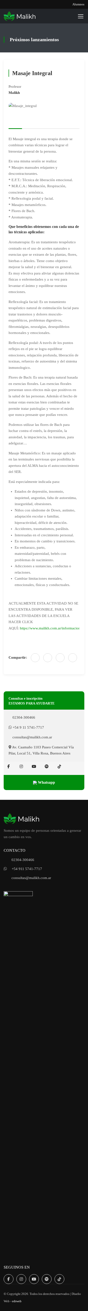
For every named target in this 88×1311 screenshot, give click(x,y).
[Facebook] (35, 657)
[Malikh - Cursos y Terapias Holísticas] (19, 16)
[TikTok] (59, 766)
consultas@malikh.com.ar (31, 737)
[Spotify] (47, 766)
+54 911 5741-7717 (27, 869)
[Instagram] (21, 766)
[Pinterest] (72, 657)
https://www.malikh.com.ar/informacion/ (50, 628)
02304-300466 (23, 717)
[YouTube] (34, 766)
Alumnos (78, 4)
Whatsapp (46, 782)
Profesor (15, 86)
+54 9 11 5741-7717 (28, 727)
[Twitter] (60, 657)
